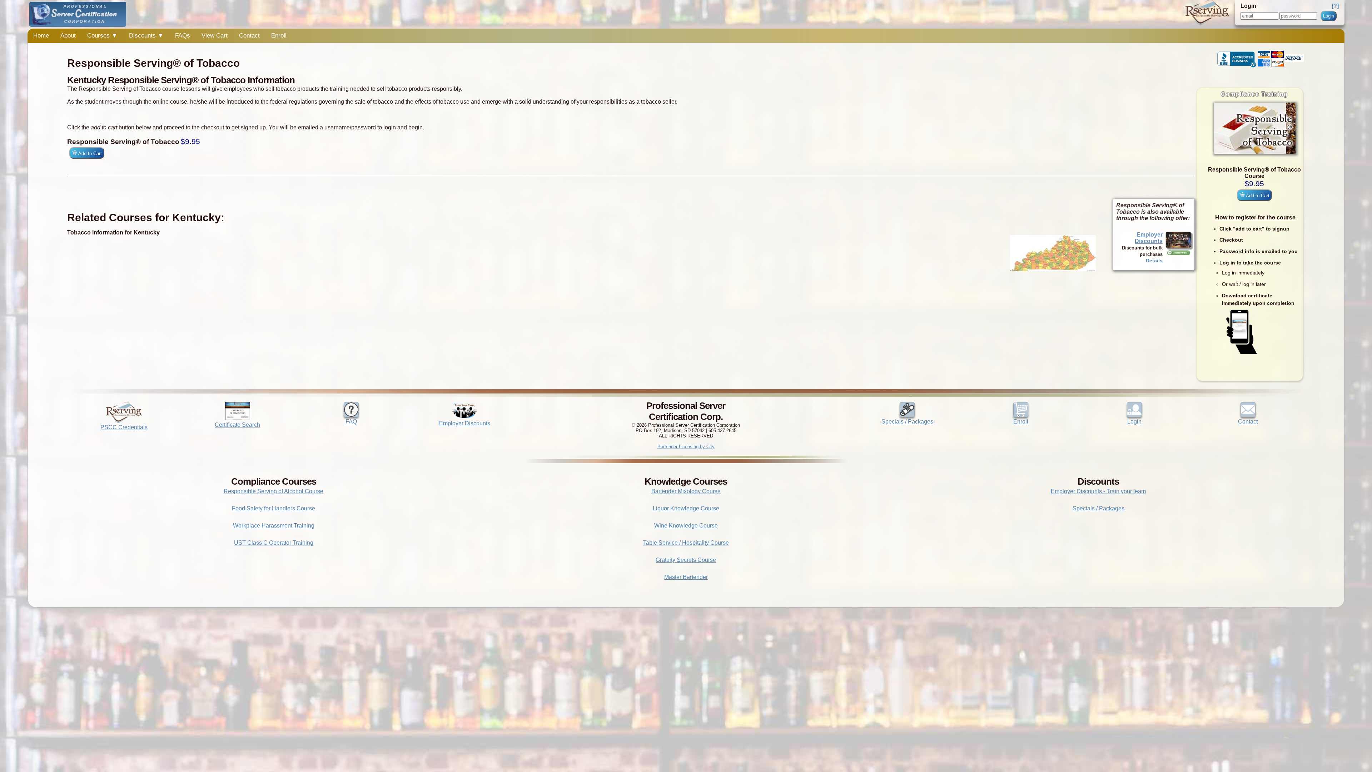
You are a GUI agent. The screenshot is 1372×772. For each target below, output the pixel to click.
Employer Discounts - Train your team (1098, 491)
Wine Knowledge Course (686, 526)
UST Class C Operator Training (273, 543)
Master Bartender (686, 577)
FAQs (182, 35)
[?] (1335, 6)
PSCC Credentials (124, 427)
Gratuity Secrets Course (686, 560)
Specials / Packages (907, 422)
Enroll (279, 35)
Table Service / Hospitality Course (686, 543)
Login (1328, 16)
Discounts (146, 35)
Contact (249, 35)
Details (1154, 260)
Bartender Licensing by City (686, 446)
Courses (102, 35)
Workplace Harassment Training (273, 526)
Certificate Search (237, 425)
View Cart (215, 35)
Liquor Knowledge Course (686, 508)
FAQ (351, 422)
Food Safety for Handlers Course (273, 508)
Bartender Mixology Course (686, 491)
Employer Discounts (1149, 238)
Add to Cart (1257, 195)
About (68, 35)
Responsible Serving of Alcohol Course (273, 491)
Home (41, 35)
